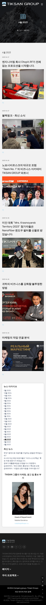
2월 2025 (7, 390)
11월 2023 (7, 421)
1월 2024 (7, 416)
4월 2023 (7, 439)
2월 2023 (7, 444)
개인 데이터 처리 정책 (23, 592)
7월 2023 (7, 431)
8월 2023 (7, 429)
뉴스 (21, 30)
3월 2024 (7, 411)
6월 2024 (7, 403)
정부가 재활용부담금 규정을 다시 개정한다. (20, 463)
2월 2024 (7, 413)
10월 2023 (8, 424)
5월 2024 (7, 406)
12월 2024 (8, 393)
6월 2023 (7, 434)
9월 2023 (7, 426)
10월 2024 (8, 398)
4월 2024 (7, 408)
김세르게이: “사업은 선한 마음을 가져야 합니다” (22, 468)
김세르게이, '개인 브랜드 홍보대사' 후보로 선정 (21, 466)
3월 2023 (7, 442)
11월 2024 (7, 395)
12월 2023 (7, 419)
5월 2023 (7, 437)
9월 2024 (7, 401)
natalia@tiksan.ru (22, 523)
